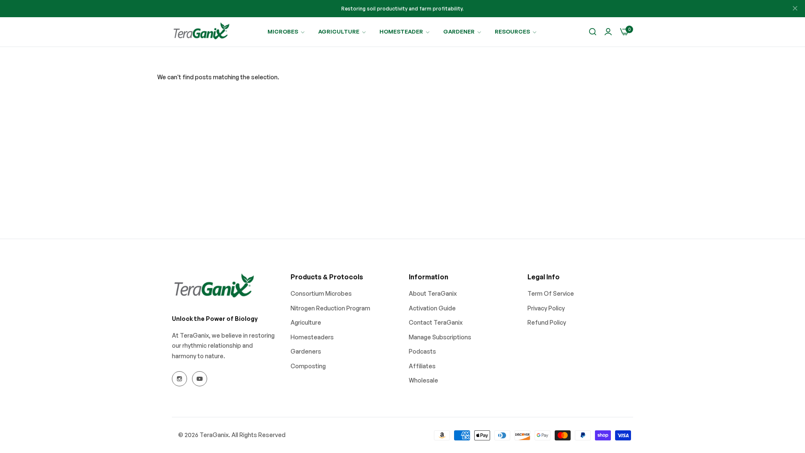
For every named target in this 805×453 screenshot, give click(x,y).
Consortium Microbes (321, 293)
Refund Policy (546, 322)
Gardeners (306, 351)
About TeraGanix (433, 293)
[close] (795, 9)
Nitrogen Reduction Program (330, 308)
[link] (286, 32)
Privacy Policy (546, 308)
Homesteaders (312, 337)
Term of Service (550, 293)
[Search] (592, 32)
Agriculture (306, 322)
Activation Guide (432, 308)
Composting (308, 366)
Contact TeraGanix (435, 322)
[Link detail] (179, 378)
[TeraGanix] (201, 32)
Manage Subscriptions (440, 337)
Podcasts (422, 351)
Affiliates (422, 366)
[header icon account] (608, 32)
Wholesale (423, 380)
